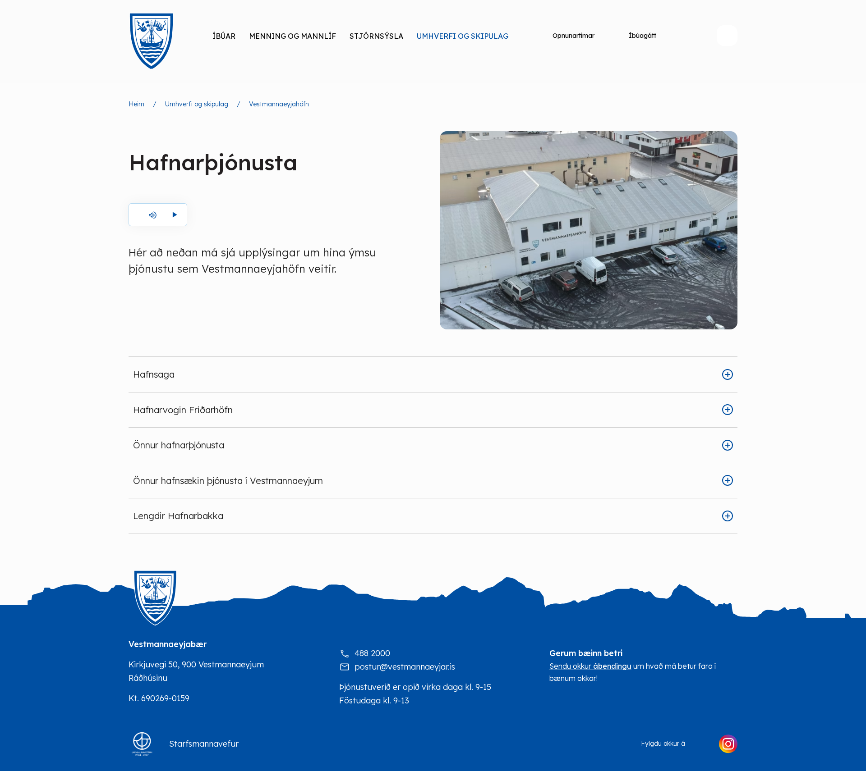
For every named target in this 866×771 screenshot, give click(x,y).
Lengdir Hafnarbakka (178, 515)
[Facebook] (701, 744)
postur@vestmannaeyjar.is (405, 667)
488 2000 (372, 653)
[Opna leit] (727, 35)
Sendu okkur (590, 666)
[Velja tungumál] (689, 35)
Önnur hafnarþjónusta (178, 445)
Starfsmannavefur (204, 744)
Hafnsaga (154, 374)
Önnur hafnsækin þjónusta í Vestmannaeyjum (228, 480)
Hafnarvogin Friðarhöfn (183, 409)
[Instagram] (728, 744)
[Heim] (151, 41)
